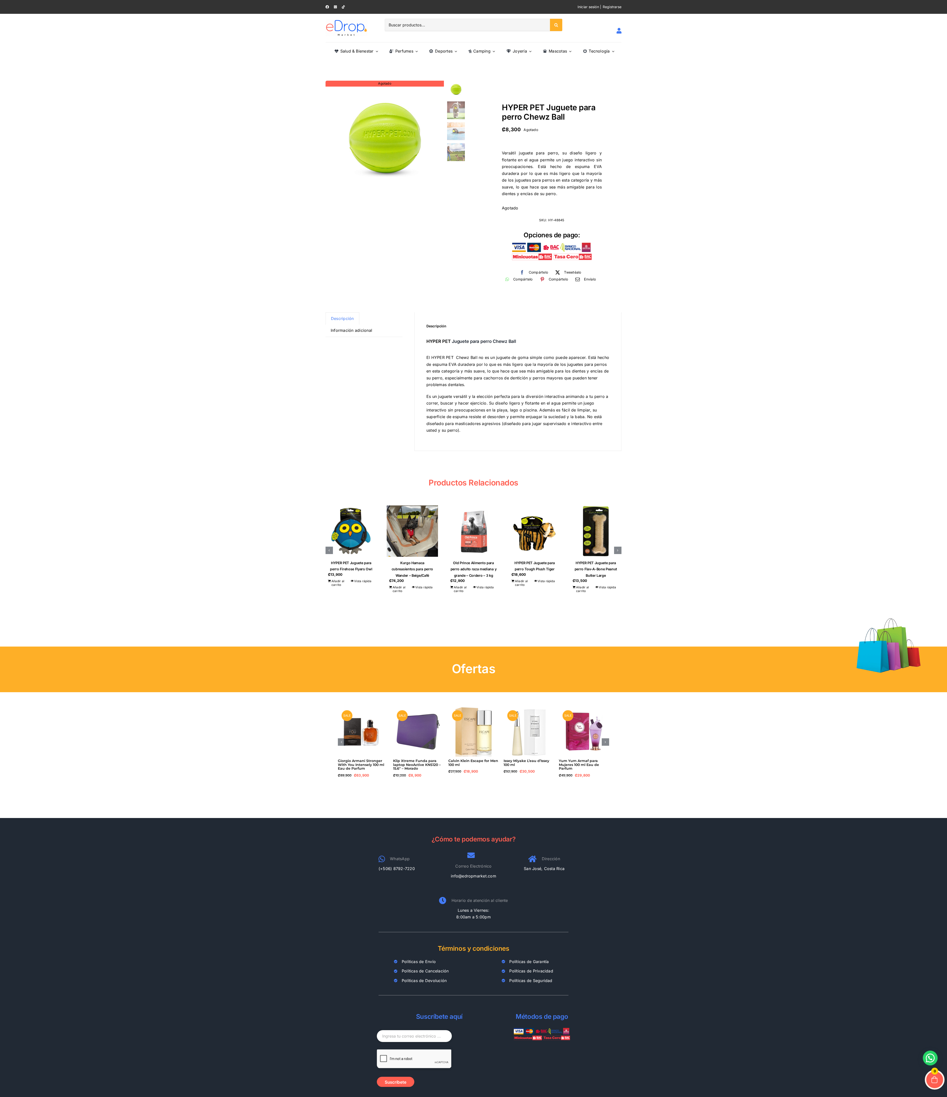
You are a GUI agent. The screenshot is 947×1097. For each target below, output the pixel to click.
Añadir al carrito (337, 583)
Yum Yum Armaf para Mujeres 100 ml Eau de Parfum (579, 765)
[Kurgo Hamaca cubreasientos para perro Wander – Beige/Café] (412, 531)
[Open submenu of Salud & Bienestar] (376, 51)
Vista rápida (362, 581)
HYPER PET (438, 341)
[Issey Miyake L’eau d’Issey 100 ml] (529, 709)
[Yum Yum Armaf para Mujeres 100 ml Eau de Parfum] (584, 709)
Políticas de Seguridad (530, 980)
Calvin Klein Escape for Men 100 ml (473, 763)
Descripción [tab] (342, 318)
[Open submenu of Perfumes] (415, 51)
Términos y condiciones (473, 948)
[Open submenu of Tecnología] (612, 51)
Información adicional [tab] (351, 330)
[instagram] (335, 7)
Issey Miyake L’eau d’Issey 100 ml (526, 763)
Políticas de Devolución (424, 980)
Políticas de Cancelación (425, 970)
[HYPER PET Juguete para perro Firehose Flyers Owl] (351, 531)
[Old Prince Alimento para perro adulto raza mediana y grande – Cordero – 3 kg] (473, 531)
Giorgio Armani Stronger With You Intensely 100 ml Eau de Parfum (361, 765)
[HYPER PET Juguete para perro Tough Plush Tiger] (534, 531)
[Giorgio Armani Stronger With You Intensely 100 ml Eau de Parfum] (363, 709)
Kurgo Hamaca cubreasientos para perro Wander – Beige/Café (412, 569)
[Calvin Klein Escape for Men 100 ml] (473, 709)
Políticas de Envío (419, 961)
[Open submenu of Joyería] (529, 51)
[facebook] (327, 7)
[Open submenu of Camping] (493, 51)
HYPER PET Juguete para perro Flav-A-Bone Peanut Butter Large (596, 569)
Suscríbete (395, 1082)
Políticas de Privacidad (531, 970)
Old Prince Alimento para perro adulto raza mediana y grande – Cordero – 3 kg (474, 569)
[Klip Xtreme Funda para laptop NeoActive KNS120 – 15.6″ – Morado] (418, 709)
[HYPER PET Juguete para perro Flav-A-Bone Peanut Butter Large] (595, 531)
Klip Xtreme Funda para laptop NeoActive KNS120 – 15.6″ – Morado (417, 765)
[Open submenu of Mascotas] (569, 51)
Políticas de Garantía (529, 961)
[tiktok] (343, 7)
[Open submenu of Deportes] (455, 51)
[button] (329, 550)
